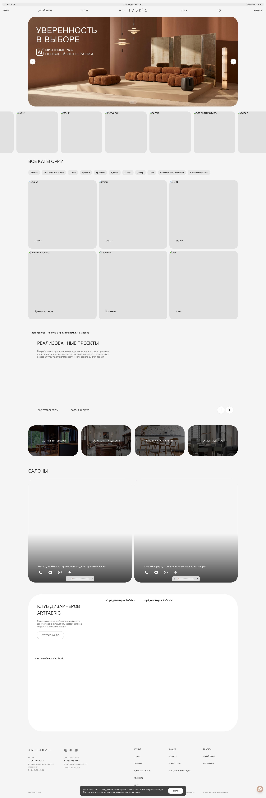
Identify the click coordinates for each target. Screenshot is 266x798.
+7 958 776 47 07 (72, 760)
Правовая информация (179, 771)
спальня (138, 764)
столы (137, 756)
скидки (172, 749)
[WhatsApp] (60, 572)
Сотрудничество (133, 4)
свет (136, 785)
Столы (73, 172)
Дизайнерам (209, 756)
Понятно (176, 791)
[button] (131, 102)
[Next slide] (233, 61)
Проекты (207, 749)
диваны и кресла (142, 771)
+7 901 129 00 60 (36, 760)
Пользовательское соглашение (215, 792)
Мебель (34, 172)
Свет (152, 172)
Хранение (100, 172)
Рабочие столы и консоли (172, 172)
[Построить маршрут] (69, 572)
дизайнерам (45, 10)
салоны (84, 10)
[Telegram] (50, 572)
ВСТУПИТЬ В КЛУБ (50, 635)
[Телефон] (40, 572)
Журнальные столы (199, 172)
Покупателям (175, 764)
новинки (173, 756)
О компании (209, 764)
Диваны (114, 172)
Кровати (86, 172)
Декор (140, 172)
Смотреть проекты (48, 410)
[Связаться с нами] (260, 789)
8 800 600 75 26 (254, 4)
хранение (138, 778)
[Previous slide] (32, 61)
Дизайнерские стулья (54, 172)
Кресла (128, 172)
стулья (137, 749)
